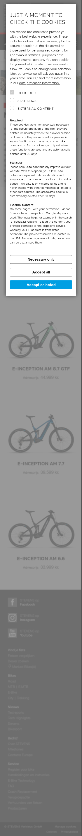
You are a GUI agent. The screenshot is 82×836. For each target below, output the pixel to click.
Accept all (41, 272)
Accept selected (41, 285)
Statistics (27, 101)
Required (26, 93)
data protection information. (39, 83)
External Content (35, 108)
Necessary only (41, 259)
